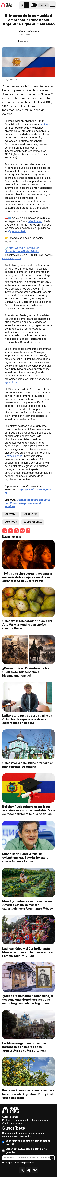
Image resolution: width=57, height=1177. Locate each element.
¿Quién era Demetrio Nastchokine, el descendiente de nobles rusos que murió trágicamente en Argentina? (27, 999)
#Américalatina (33, 522)
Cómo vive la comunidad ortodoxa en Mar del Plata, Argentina (27, 764)
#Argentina (30, 514)
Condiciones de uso (12, 1123)
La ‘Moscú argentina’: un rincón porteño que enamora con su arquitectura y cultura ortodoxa (24, 1046)
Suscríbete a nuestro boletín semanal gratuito (28, 1142)
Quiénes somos (10, 1117)
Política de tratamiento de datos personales (25, 1120)
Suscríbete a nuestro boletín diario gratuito (26, 1150)
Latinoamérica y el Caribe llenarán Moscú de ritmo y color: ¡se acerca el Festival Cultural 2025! (27, 952)
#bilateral (11, 514)
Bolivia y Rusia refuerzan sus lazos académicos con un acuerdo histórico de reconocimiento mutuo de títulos (28, 810)
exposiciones (14, 455)
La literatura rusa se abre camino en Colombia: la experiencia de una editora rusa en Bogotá (27, 719)
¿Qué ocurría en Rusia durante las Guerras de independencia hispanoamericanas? (25, 672)
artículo (45, 124)
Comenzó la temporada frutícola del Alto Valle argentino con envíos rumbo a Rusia (27, 624)
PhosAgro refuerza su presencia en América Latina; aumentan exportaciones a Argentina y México (27, 904)
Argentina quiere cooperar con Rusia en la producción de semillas (27, 503)
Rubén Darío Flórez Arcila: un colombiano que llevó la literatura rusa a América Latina (25, 857)
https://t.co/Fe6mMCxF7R (24, 248)
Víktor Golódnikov (28, 31)
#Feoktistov (35, 221)
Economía (23, 41)
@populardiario (17, 231)
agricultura (11, 382)
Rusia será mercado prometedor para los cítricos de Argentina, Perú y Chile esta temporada (28, 1094)
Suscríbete (13, 1128)
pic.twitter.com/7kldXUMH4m (22, 251)
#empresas (11, 522)
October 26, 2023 (11, 258)
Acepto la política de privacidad (20, 1162)
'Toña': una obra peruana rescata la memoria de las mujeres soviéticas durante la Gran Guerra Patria (27, 577)
